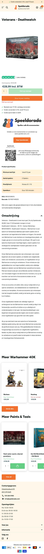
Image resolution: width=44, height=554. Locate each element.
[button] (2, 2)
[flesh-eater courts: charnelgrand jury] (14, 437)
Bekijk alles (10, 409)
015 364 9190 (9, 496)
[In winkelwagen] (17, 466)
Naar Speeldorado (22, 140)
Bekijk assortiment (3, 7)
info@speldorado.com (12, 499)
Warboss (6, 394)
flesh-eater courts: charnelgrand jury (13, 455)
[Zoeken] (7, 7)
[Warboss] (14, 378)
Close (22, 525)
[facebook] (7, 538)
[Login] (37, 7)
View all (8, 477)
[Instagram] (3, 538)
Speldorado (26, 545)
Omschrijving (10, 215)
